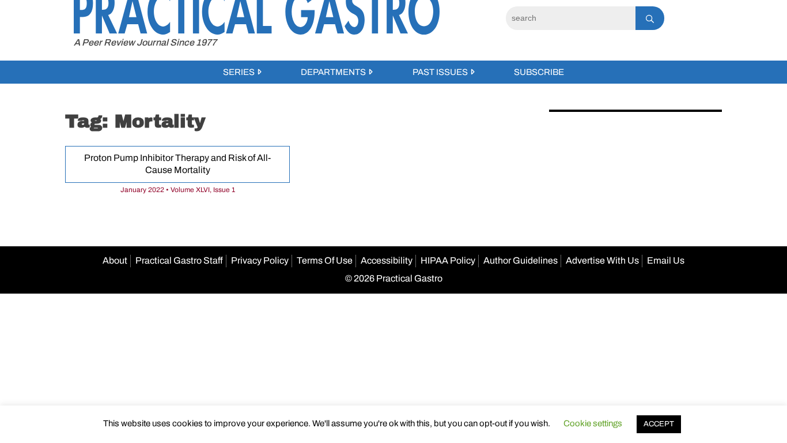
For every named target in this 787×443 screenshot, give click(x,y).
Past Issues (440, 72)
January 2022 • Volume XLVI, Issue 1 (177, 190)
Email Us (665, 260)
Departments (333, 72)
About (115, 260)
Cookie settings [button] (592, 423)
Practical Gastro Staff (179, 260)
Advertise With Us (602, 260)
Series (239, 72)
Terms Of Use (325, 260)
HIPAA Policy (448, 260)
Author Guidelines (520, 260)
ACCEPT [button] (659, 424)
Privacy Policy (260, 260)
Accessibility (387, 260)
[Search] (649, 18)
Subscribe (539, 72)
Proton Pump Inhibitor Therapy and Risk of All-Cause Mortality (177, 164)
